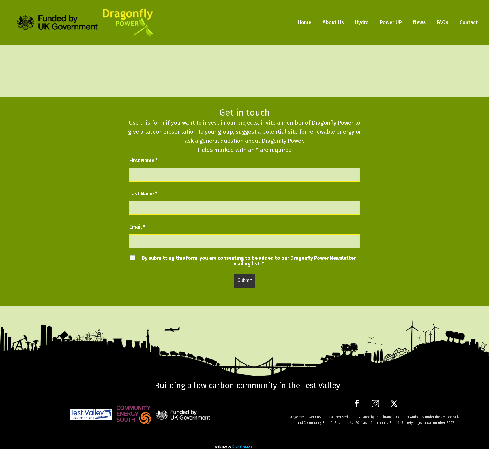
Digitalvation (242, 446)
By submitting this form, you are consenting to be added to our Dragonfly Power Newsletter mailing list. (249, 261)
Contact (469, 22)
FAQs (442, 22)
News (419, 22)
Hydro (362, 22)
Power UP (391, 22)
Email (137, 227)
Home (304, 22)
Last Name (143, 194)
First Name (143, 161)
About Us (333, 22)
